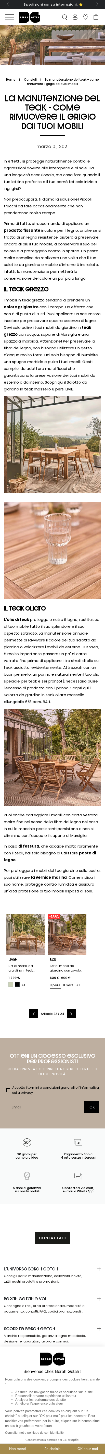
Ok (92, 1107)
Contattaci (52, 1238)
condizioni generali (59, 1087)
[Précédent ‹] (33, 1013)
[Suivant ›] (71, 1013)
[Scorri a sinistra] (8, 4)
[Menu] (9, 17)
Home (11, 79)
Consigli (30, 79)
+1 (23, 985)
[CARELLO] (96, 17)
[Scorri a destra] (97, 4)
